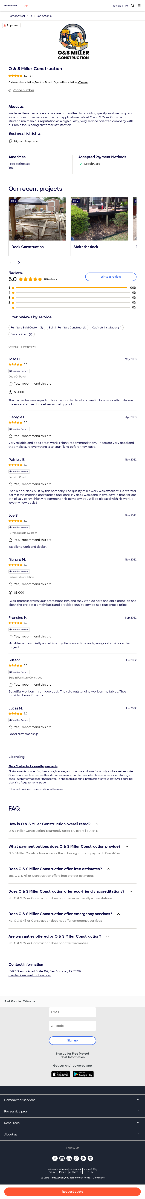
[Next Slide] (19, 263)
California (62, 1170)
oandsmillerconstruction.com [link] (29, 975)
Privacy (52, 1170)
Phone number (23, 90)
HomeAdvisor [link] (16, 16)
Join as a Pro (120, 5)
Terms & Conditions (94, 1177)
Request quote (72, 1192)
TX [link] (31, 16)
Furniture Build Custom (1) (27, 327)
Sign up (72, 1040)
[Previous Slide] (10, 263)
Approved (13, 25)
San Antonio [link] (44, 16)
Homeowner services (19, 1100)
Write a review (111, 277)
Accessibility (90, 1171)
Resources (11, 1123)
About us (10, 1134)
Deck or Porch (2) (21, 334)
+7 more (83, 82)
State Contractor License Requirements (32, 766)
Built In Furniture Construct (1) (67, 327)
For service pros (16, 1111)
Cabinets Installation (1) (106, 327)
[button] (37, 226)
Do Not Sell (75, 1170)
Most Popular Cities (17, 1001)
